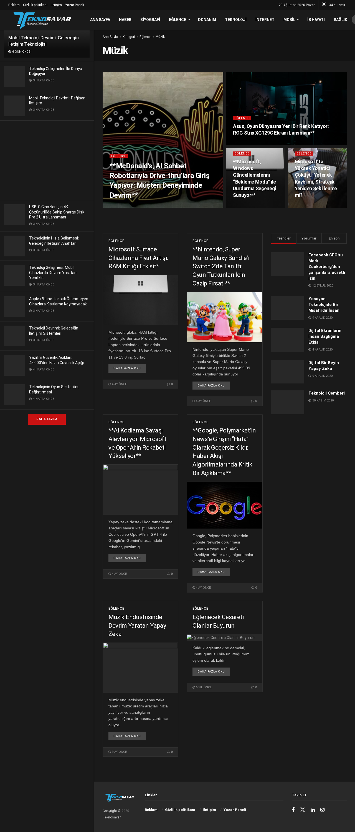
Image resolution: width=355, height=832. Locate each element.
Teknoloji (236, 19)
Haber (125, 19)
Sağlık (340, 19)
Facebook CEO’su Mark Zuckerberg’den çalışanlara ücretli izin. (326, 267)
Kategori (129, 37)
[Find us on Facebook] (293, 810)
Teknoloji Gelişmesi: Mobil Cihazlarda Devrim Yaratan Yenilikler (53, 272)
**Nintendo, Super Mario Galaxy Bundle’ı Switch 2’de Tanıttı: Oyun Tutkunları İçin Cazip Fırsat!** (220, 266)
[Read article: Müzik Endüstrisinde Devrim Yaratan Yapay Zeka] (140, 668)
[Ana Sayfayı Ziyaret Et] (42, 20)
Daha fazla (46, 419)
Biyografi (150, 19)
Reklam (14, 5)
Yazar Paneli (74, 5)
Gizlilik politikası (35, 5)
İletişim (56, 5)
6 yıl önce (203, 687)
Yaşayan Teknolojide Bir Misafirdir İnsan (323, 304)
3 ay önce (120, 206)
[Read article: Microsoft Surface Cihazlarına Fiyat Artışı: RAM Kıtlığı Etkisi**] (140, 300)
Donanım (207, 19)
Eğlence (177, 19)
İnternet (265, 19)
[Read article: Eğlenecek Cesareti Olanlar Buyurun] (224, 637)
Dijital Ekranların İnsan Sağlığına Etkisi (324, 336)
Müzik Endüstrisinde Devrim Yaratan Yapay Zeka (137, 626)
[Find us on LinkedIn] (313, 810)
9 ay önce (119, 752)
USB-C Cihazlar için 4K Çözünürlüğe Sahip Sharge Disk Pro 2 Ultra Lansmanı (56, 212)
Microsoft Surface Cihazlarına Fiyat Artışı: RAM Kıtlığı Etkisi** (138, 258)
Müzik (160, 37)
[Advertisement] (46, 159)
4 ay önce (243, 143)
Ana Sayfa (100, 19)
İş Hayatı (316, 19)
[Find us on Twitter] (302, 810)
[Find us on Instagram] (322, 810)
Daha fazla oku (129, 368)
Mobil (289, 19)
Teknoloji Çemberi (326, 393)
